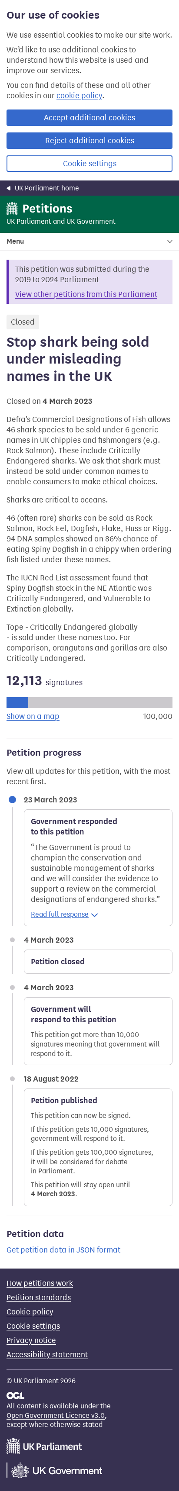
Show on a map (33, 716)
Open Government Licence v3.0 (56, 1415)
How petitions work (40, 1283)
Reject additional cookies (89, 140)
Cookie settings (89, 163)
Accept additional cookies (89, 117)
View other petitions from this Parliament (86, 294)
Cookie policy (30, 1312)
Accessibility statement (47, 1354)
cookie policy (79, 95)
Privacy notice (31, 1340)
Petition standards (39, 1297)
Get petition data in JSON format (63, 1250)
